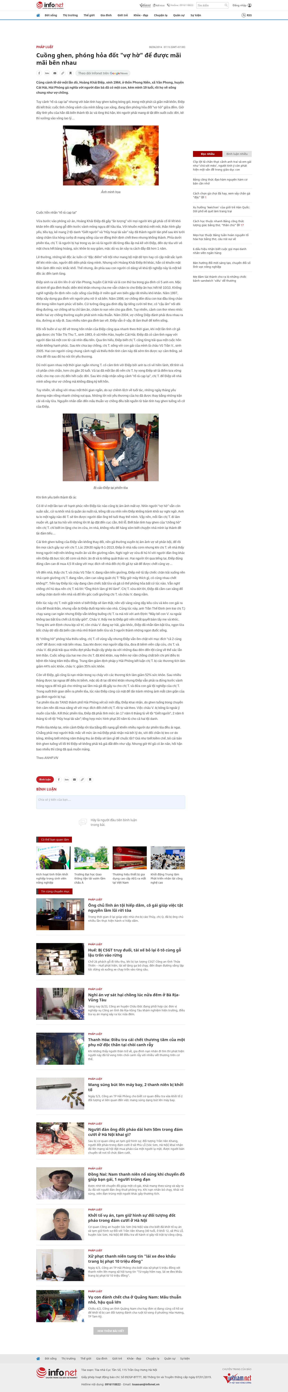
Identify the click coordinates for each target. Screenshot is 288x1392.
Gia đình (106, 15)
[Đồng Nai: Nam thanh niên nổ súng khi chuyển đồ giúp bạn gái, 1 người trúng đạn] (60, 1183)
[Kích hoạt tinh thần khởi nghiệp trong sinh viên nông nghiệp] (53, 857)
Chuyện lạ (160, 15)
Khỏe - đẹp (141, 15)
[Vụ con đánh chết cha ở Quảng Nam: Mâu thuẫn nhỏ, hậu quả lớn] (60, 1306)
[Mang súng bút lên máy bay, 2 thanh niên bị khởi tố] (60, 1094)
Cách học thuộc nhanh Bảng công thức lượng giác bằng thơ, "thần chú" (218, 223)
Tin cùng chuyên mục (55, 891)
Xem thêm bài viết (110, 1331)
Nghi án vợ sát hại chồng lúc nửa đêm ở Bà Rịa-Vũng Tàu (134, 997)
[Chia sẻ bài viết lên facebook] (39, 73)
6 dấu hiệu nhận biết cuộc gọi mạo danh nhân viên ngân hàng (219, 251)
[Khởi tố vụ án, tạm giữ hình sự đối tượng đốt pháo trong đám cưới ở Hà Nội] (60, 1224)
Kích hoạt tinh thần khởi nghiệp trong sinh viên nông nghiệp (52, 878)
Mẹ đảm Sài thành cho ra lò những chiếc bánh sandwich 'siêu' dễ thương (219, 278)
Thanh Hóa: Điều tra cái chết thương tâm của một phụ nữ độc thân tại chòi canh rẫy (136, 1042)
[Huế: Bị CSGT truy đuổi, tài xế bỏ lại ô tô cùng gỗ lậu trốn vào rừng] (60, 959)
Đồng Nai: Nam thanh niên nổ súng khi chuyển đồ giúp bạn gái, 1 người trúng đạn (136, 1177)
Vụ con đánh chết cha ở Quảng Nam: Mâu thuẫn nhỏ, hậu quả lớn (134, 1299)
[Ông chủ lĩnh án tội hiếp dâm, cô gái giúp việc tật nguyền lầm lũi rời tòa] (60, 914)
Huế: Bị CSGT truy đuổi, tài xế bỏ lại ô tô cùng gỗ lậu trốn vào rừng (134, 952)
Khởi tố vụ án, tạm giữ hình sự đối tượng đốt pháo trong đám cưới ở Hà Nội (132, 1218)
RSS (249, 15)
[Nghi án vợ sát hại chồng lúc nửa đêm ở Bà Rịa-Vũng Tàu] (60, 1004)
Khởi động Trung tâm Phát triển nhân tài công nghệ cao (167, 878)
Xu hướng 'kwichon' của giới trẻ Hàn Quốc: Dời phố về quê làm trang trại (221, 209)
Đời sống (51, 15)
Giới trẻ (123, 15)
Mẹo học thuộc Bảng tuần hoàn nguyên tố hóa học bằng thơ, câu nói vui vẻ (220, 237)
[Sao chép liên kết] (63, 73)
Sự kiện (196, 15)
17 (242, 225)
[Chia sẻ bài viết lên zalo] (47, 73)
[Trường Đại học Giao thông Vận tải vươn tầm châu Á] (91, 857)
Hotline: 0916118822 (181, 5)
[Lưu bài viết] (70, 73)
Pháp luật (44, 47)
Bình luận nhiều (237, 154)
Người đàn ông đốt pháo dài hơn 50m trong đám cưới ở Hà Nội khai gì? (135, 1132)
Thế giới (89, 15)
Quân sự (179, 15)
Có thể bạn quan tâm (55, 839)
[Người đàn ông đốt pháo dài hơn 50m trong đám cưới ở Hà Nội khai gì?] (60, 1138)
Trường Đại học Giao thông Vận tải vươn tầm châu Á (89, 878)
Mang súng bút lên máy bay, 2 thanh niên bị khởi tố (135, 1087)
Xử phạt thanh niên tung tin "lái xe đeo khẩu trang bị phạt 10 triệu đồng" (132, 1259)
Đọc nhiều (208, 154)
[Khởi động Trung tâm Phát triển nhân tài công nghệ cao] (168, 857)
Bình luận (45, 779)
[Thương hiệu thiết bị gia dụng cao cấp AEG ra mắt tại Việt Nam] (130, 857)
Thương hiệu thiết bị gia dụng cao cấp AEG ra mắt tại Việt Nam (129, 878)
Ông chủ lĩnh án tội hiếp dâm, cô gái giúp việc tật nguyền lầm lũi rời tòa (135, 908)
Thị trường (70, 15)
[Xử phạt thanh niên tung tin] (60, 1265)
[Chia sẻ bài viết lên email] (55, 73)
